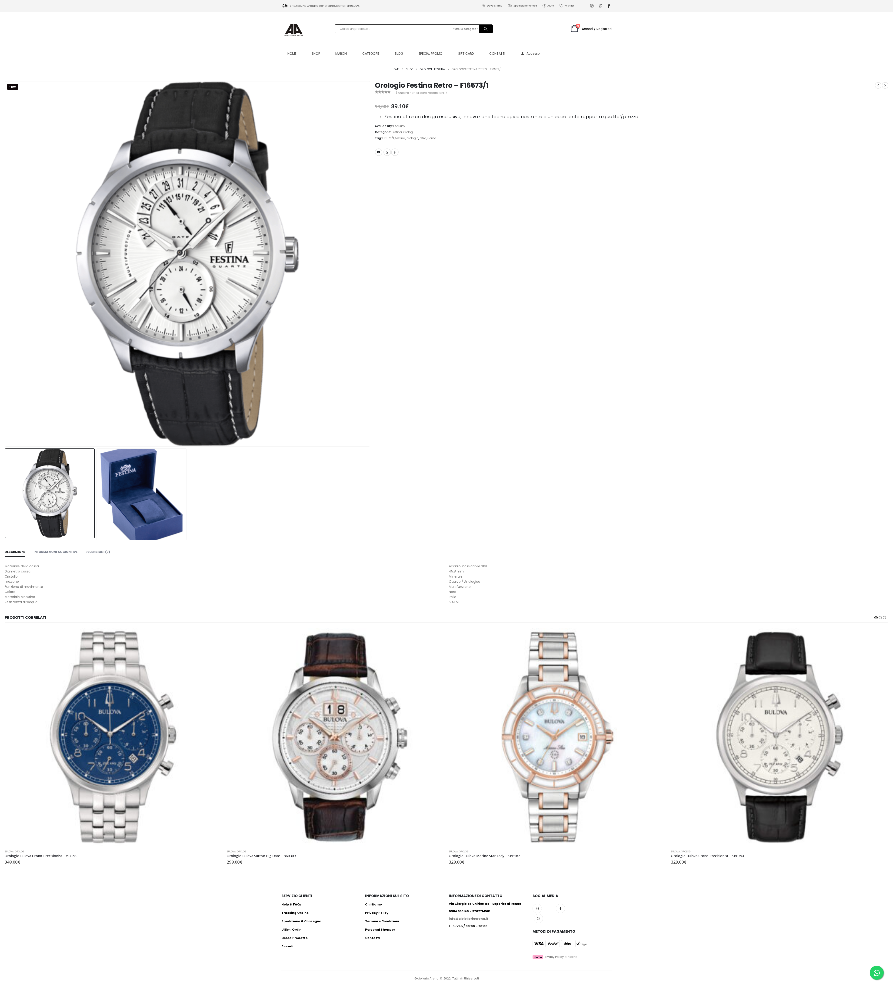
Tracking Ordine (295, 913)
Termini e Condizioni (382, 921)
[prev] (878, 85)
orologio (412, 138)
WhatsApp (387, 152)
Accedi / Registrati (597, 29)
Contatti (372, 938)
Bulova (9, 851)
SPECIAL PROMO (431, 53)
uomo (431, 138)
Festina (397, 132)
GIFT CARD (466, 53)
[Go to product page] (113, 737)
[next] (885, 85)
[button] (5, 263)
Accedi (287, 946)
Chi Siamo (373, 904)
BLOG (399, 53)
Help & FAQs (291, 904)
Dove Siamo (494, 5)
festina (400, 138)
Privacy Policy (376, 913)
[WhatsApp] (600, 6)
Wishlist (569, 5)
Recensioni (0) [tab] (98, 552)
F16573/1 (388, 138)
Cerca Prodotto (294, 938)
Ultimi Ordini (291, 929)
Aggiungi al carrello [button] (214, 636)
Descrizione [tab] (15, 552)
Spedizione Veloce (525, 5)
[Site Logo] (293, 30)
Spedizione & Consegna (301, 921)
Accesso (533, 53)
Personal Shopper (380, 929)
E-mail (378, 152)
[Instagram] (592, 6)
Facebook (395, 152)
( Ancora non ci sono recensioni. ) (421, 93)
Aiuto (550, 5)
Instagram (537, 908)
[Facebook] (609, 6)
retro (423, 138)
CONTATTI (497, 53)
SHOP (316, 53)
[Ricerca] (485, 29)
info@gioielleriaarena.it (468, 919)
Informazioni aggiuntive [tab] (55, 552)
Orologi (408, 132)
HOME (292, 53)
